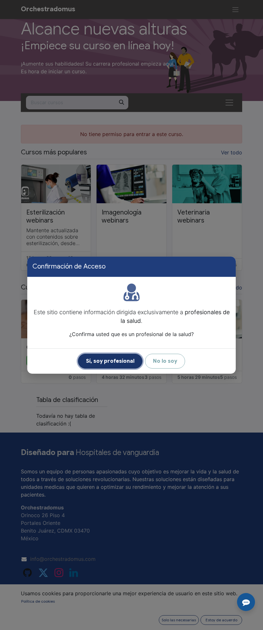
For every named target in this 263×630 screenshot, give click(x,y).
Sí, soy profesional (110, 361)
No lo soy (165, 361)
